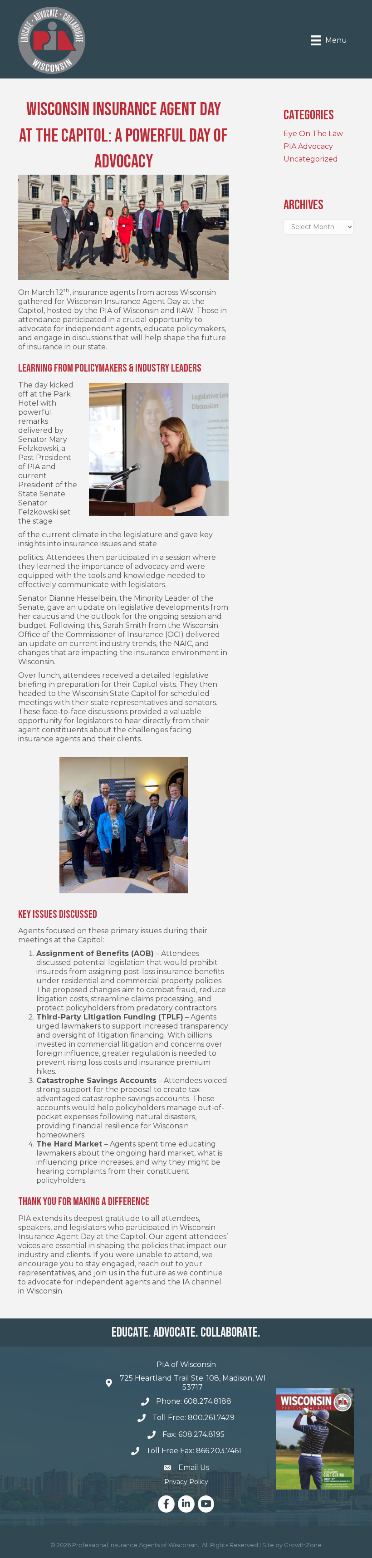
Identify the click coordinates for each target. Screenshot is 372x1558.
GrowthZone (303, 1544)
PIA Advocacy (308, 146)
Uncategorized (311, 159)
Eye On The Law (313, 133)
